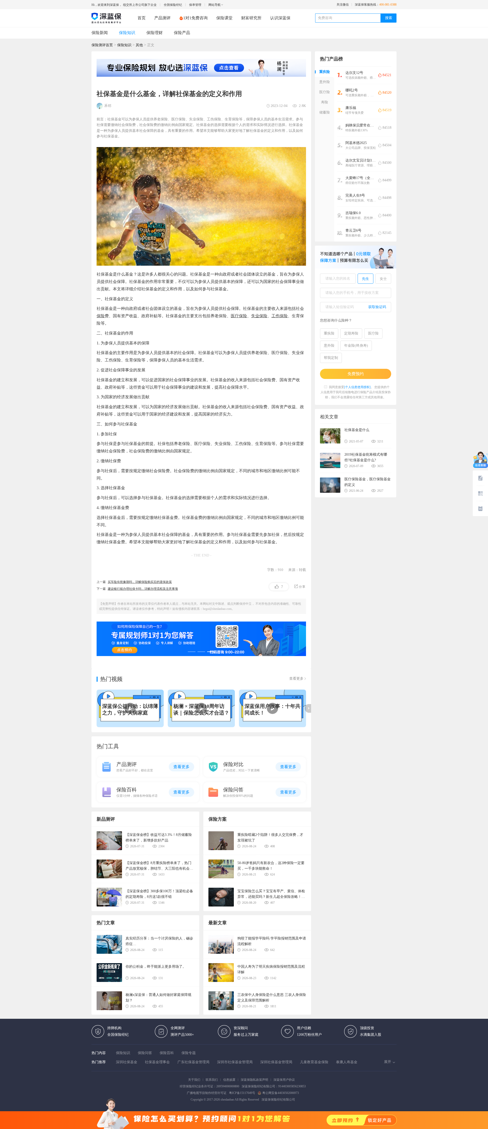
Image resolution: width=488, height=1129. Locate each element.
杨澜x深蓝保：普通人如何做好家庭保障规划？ (158, 997)
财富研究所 (251, 18)
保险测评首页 (102, 45)
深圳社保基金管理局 (276, 1062)
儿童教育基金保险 (314, 1062)
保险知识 (127, 32)
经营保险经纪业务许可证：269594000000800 (209, 1086)
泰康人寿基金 (346, 1062)
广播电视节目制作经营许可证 (206, 1093)
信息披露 (229, 1080)
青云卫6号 (353, 230)
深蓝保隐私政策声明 (254, 1080)
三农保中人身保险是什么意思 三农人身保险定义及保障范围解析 (271, 997)
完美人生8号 (355, 195)
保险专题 (188, 1053)
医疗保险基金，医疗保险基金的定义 (367, 482)
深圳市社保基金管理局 (235, 1062)
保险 (101, 316)
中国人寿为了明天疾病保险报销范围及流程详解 (271, 969)
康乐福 (350, 108)
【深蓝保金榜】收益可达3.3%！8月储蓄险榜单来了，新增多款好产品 (159, 837)
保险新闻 (100, 32)
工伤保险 (279, 316)
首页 (142, 18)
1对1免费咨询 (195, 18)
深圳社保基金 (126, 1062)
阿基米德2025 (356, 143)
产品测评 (162, 18)
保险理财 (154, 32)
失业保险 (259, 316)
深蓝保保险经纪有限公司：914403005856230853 (274, 1086)
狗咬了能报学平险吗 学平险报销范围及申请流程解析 (271, 941)
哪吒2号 (351, 90)
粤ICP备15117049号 (242, 1093)
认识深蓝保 (280, 18)
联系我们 (212, 1080)
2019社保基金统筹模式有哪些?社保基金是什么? (365, 457)
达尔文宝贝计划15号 (360, 160)
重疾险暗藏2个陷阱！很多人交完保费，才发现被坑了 (270, 837)
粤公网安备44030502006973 (280, 1093)
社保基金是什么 (356, 430)
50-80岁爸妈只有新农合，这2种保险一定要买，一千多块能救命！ (270, 865)
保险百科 (167, 1053)
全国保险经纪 (173, 5)
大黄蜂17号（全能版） (360, 178)
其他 (139, 45)
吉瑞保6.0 (353, 213)
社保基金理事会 (157, 1062)
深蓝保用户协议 (284, 1080)
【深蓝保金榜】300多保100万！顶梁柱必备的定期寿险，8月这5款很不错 (159, 894)
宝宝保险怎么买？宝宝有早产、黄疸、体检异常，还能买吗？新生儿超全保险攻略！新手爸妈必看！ (271, 894)
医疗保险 (239, 316)
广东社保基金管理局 (193, 1062)
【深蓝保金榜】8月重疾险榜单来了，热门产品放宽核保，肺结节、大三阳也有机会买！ (158, 865)
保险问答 (145, 1053)
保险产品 (182, 32)
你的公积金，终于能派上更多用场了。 (156, 966)
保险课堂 (224, 18)
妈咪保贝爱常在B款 (360, 125)
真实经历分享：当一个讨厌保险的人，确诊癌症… (159, 941)
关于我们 (194, 1080)
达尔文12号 (354, 73)
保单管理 (195, 5)
